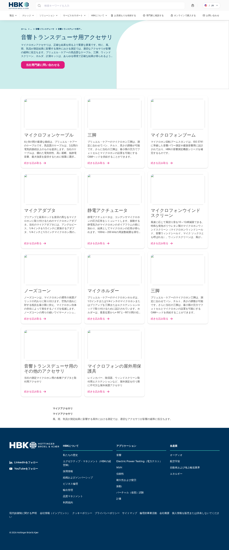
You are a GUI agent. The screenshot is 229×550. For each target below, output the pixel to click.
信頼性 (120, 473)
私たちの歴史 (70, 455)
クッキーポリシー (82, 513)
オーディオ (176, 455)
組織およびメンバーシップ (78, 477)
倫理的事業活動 (148, 513)
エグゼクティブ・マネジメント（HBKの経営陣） (87, 463)
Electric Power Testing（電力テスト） (139, 461)
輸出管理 (68, 490)
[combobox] (110, 5)
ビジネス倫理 (70, 483)
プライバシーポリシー (107, 513)
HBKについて (71, 445)
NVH (119, 467)
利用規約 (68, 502)
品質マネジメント (73, 496)
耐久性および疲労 (126, 480)
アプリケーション (126, 445)
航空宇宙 (175, 461)
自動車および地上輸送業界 (185, 467)
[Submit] (39, 5)
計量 (118, 498)
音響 (118, 455)
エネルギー (176, 473)
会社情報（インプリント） (55, 513)
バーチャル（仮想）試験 (130, 492)
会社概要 (164, 513)
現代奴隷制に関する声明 (23, 513)
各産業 (173, 445)
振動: (119, 486)
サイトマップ (129, 513)
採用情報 (68, 471)
